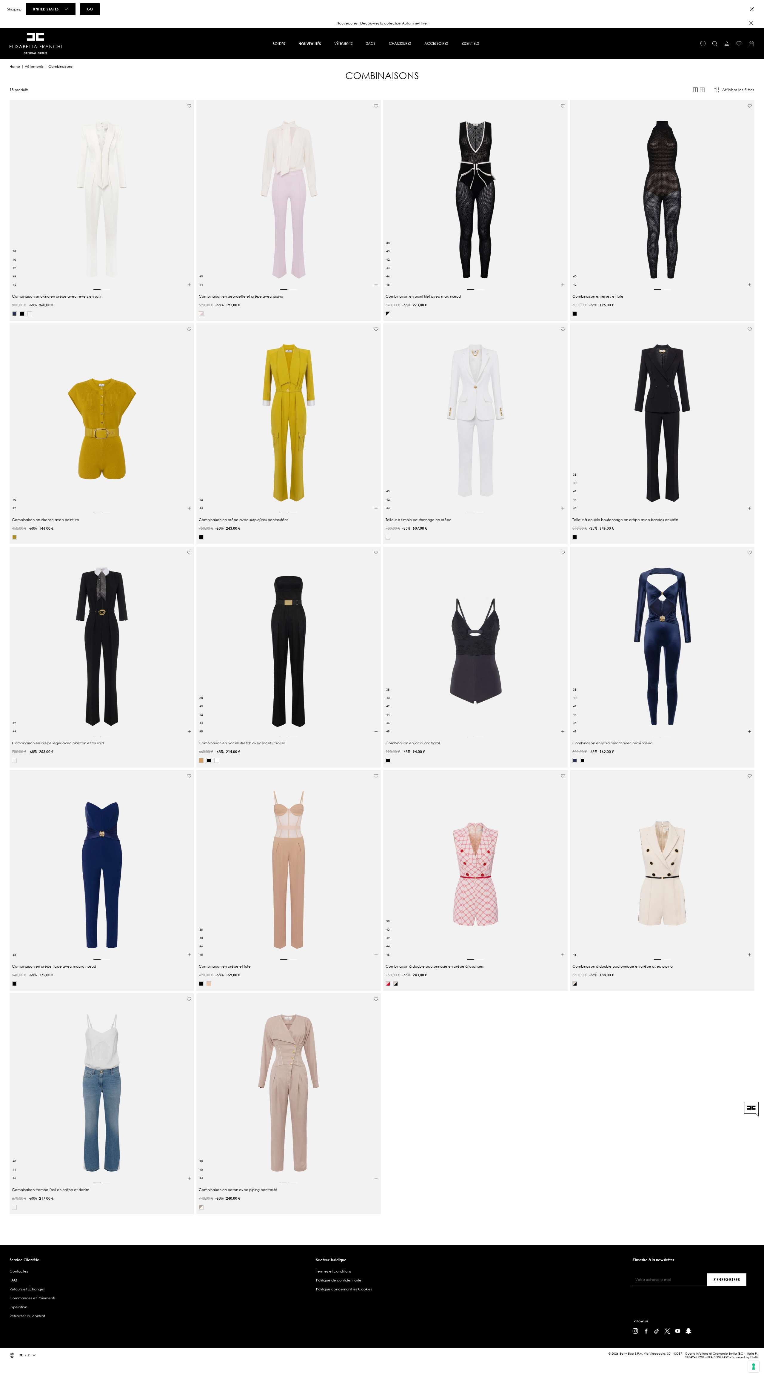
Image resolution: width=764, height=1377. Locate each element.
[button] (382, 23)
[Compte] (726, 44)
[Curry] (14, 537)
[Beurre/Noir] (395, 983)
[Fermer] (751, 23)
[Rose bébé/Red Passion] (388, 983)
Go (90, 9)
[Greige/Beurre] (201, 1207)
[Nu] (209, 983)
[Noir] (22, 313)
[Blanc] (216, 760)
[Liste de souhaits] (739, 44)
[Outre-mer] (14, 313)
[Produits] (751, 44)
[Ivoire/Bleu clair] (14, 1207)
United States (46, 9)
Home (15, 66)
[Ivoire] (29, 313)
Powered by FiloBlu (745, 1357)
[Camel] (201, 760)
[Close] (751, 9)
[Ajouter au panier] (189, 284)
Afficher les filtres (738, 89)
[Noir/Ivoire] (388, 313)
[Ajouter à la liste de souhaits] (189, 106)
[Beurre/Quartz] (201, 313)
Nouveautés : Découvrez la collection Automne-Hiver (382, 23)
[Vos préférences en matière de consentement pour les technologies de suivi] (753, 1366)
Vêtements (34, 66)
